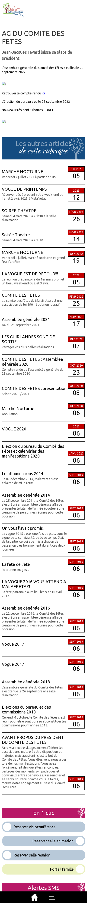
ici (43, 93)
